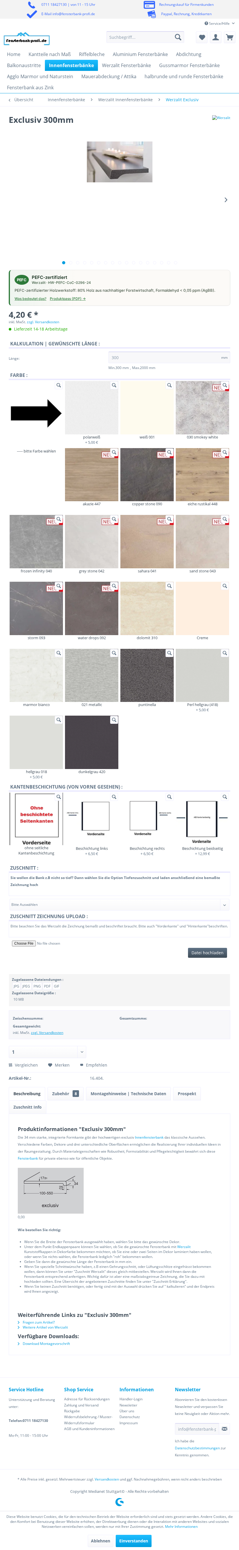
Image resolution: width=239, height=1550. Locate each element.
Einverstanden (133, 1541)
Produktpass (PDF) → (68, 298)
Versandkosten (107, 1479)
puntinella (147, 704)
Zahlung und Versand (81, 1405)
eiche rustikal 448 (202, 503)
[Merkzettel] (202, 37)
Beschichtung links (92, 848)
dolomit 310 (147, 637)
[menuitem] (145, 37)
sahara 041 (147, 571)
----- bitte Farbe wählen (36, 451)
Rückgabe (72, 1411)
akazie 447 (92, 503)
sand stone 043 (202, 571)
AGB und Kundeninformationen (89, 1428)
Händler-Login (131, 1399)
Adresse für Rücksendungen (87, 1399)
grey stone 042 (91, 571)
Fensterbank (28, 1158)
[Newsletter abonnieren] (224, 1429)
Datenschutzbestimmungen (197, 1448)
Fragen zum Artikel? (38, 1322)
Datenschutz (129, 1416)
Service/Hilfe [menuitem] (219, 23)
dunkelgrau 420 (91, 771)
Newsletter (128, 1405)
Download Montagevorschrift (46, 1343)
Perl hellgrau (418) (202, 704)
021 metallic (92, 704)
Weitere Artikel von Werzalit (45, 1327)
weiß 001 (147, 437)
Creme (202, 637)
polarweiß (91, 437)
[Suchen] (178, 37)
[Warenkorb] (230, 37)
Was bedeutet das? (30, 298)
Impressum (128, 1422)
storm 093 (36, 637)
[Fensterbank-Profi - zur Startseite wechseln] (27, 38)
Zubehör (64, 1093)
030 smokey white (202, 437)
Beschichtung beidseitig (202, 848)
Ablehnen (100, 1541)
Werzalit (184, 1246)
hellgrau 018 (36, 771)
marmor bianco (36, 704)
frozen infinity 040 (36, 571)
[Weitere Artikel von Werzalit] (221, 125)
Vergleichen (26, 1065)
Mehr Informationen (181, 1526)
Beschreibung (27, 1093)
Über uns (126, 1411)
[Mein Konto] (216, 37)
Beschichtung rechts (147, 848)
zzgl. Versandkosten (43, 321)
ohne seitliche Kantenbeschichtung (36, 850)
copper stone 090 (147, 503)
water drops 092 (92, 637)
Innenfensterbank (149, 1137)
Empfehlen (96, 1065)
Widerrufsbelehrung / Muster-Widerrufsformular (88, 1419)
